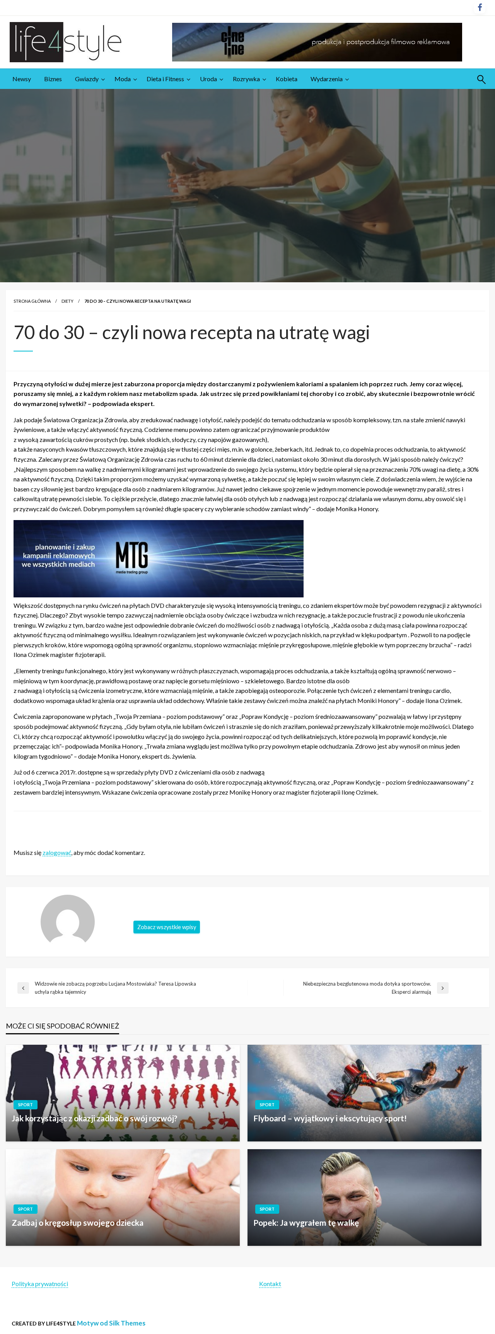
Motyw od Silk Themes (111, 1323)
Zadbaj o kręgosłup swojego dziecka (77, 1222)
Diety (67, 301)
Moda (122, 78)
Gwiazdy (87, 78)
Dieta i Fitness (165, 78)
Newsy (21, 78)
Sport (25, 1104)
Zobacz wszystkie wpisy (166, 927)
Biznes (53, 78)
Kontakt (270, 1283)
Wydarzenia (327, 78)
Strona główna (32, 301)
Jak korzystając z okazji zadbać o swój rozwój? (95, 1118)
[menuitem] (22, 79)
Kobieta (286, 78)
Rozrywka (246, 78)
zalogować (57, 852)
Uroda (208, 78)
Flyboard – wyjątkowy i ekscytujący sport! (330, 1118)
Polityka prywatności (40, 1283)
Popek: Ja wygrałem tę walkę (306, 1222)
